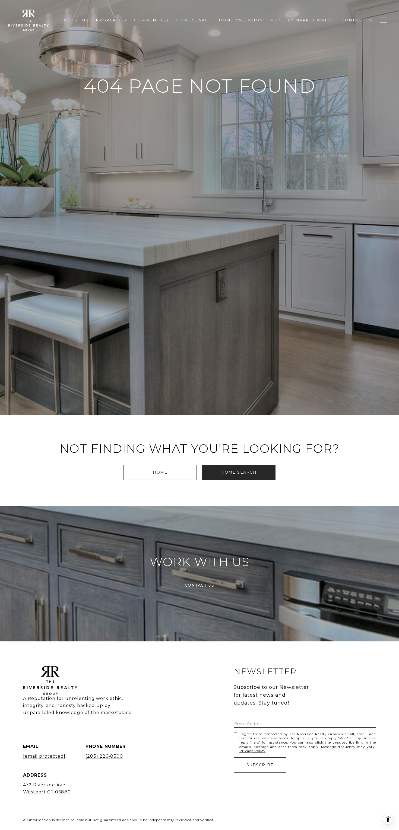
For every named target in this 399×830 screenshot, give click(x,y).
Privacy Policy (252, 751)
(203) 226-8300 (104, 756)
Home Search (239, 472)
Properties (111, 20)
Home (160, 472)
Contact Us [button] (199, 585)
